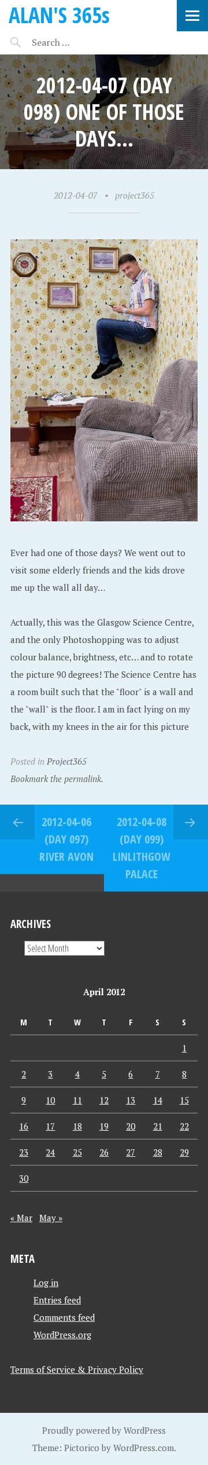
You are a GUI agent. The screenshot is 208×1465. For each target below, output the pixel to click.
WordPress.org (62, 1334)
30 (23, 1178)
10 (50, 1100)
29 (184, 1152)
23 (23, 1152)
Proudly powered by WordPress (104, 1430)
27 (130, 1152)
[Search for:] (79, 42)
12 (104, 1100)
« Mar (21, 1217)
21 (157, 1126)
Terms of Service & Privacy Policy (76, 1369)
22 (184, 1126)
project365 (134, 195)
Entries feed (57, 1300)
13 (130, 1100)
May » (50, 1217)
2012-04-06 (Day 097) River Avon (66, 839)
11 (77, 1100)
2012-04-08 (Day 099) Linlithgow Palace (141, 848)
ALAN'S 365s (59, 15)
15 (184, 1100)
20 (130, 1126)
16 (23, 1126)
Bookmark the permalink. (56, 778)
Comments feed (64, 1317)
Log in (46, 1282)
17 (50, 1126)
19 (104, 1126)
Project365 (67, 761)
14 (157, 1100)
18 (77, 1126)
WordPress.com (143, 1447)
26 (104, 1152)
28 (157, 1152)
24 (50, 1152)
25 (77, 1152)
